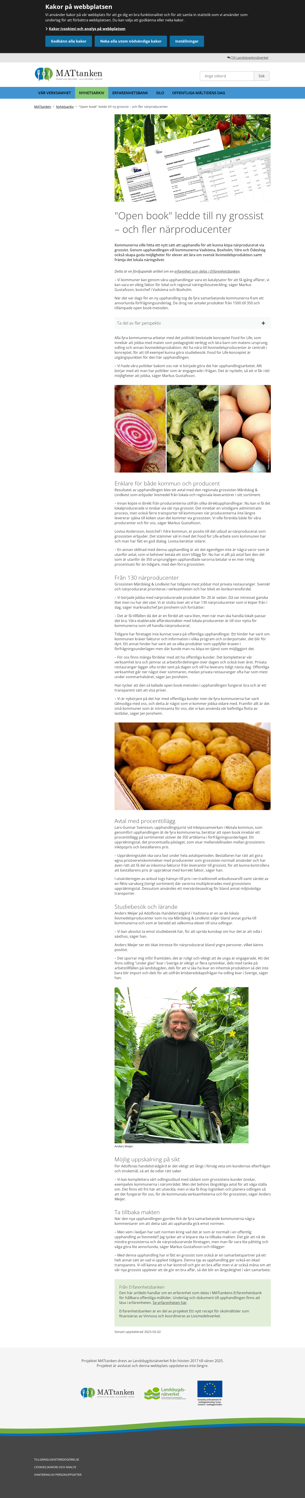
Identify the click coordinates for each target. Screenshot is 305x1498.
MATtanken (42, 106)
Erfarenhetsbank (130, 92)
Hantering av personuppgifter (57, 1475)
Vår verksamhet (54, 92)
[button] (193, 323)
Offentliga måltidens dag (198, 92)
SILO (160, 92)
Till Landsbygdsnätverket (249, 57)
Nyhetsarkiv (91, 92)
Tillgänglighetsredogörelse (56, 1459)
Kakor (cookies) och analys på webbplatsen (87, 28)
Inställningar (186, 41)
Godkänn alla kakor (68, 41)
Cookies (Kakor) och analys (55, 1467)
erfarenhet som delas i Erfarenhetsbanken (207, 271)
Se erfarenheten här (170, 1302)
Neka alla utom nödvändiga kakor (130, 41)
